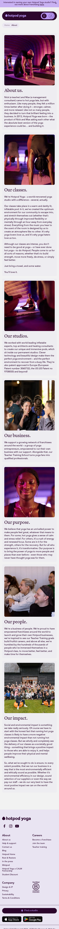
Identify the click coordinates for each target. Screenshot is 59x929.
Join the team (38, 843)
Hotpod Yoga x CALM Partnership (12, 870)
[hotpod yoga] (15, 15)
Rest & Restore (9, 858)
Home (7, 25)
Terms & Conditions (11, 898)
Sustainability (8, 894)
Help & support (9, 843)
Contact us (7, 847)
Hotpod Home (8, 854)
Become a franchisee (41, 840)
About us (6, 840)
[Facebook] (4, 826)
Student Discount (10, 875)
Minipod (6, 865)
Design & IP (7, 887)
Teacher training (39, 847)
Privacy (5, 891)
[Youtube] (17, 826)
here (42, 5)
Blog (4, 851)
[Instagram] (10, 826)
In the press (7, 861)
